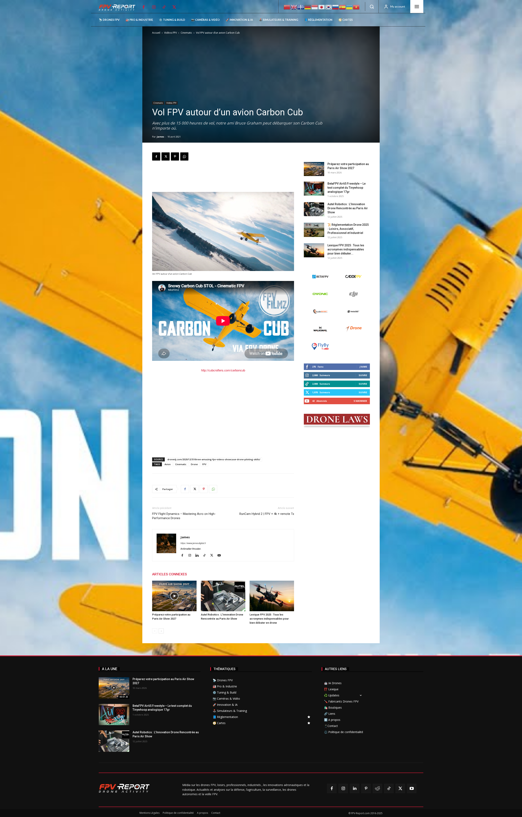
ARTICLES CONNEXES (169, 574)
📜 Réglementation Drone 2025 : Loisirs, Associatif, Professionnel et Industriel (348, 229)
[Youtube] (220, 555)
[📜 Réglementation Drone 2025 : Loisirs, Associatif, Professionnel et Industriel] (314, 230)
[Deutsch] (307, 6)
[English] (294, 6)
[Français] (300, 6)
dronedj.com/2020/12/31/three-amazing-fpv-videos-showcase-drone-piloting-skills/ (213, 459)
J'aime (363, 366)
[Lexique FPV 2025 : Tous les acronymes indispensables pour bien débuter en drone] (272, 596)
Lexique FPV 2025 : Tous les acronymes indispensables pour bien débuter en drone (269, 618)
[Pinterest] (175, 156)
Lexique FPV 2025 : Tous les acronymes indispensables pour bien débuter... (345, 249)
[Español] (342, 6)
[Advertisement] (223, 177)
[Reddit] (377, 788)
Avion (168, 464)
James (160, 136)
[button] (371, 6)
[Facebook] (143, 7)
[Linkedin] (198, 555)
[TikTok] (164, 7)
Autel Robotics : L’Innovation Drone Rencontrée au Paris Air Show (347, 208)
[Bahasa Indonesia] (314, 6)
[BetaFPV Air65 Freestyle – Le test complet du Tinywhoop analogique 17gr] (314, 189)
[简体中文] (287, 6)
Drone (194, 464)
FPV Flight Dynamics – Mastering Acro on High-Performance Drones (184, 516)
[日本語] (321, 6)
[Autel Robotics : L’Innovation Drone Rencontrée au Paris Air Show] (223, 596)
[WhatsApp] (184, 156)
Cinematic (186, 32)
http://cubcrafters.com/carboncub (223, 370)
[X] (174, 7)
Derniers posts (315, 155)
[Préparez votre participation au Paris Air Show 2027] (174, 596)
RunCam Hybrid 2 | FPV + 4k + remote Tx (266, 514)
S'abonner (360, 400)
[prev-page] (154, 630)
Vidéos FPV (170, 32)
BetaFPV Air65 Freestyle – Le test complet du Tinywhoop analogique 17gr (346, 187)
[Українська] (349, 6)
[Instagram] (154, 7)
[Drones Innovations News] (119, 7)
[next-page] (161, 630)
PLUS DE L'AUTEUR (206, 574)
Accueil (156, 32)
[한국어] (328, 6)
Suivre (363, 375)
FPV (204, 464)
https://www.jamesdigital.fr (193, 543)
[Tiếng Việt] (356, 6)
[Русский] (335, 6)
